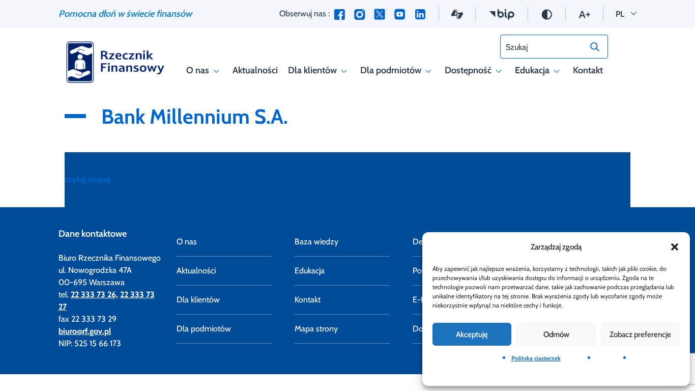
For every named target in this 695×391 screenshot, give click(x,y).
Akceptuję (472, 334)
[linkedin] (420, 14)
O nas (197, 70)
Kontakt (588, 70)
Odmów (556, 334)
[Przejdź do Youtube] (399, 14)
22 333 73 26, (94, 294)
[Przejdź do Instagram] (359, 14)
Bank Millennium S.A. (194, 116)
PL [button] (626, 13)
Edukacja (532, 70)
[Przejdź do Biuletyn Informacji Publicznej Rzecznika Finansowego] (501, 13)
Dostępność (468, 70)
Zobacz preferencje (640, 334)
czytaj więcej (87, 179)
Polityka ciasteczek (536, 358)
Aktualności (255, 70)
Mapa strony (316, 328)
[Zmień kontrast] (546, 13)
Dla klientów (312, 70)
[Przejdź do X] (379, 14)
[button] (675, 247)
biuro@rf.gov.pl (85, 331)
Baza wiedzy (316, 241)
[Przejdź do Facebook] (339, 14)
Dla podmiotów (390, 70)
